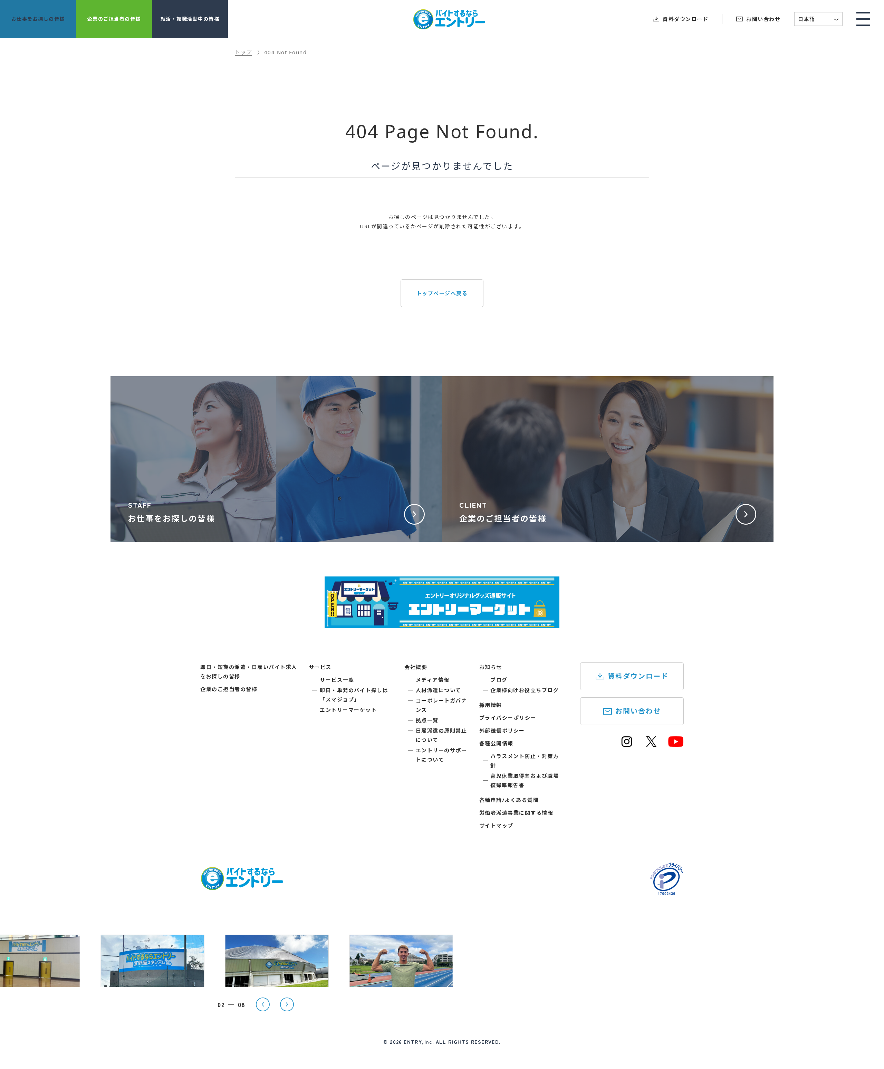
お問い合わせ (638, 711)
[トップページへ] (241, 885)
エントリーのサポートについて (441, 755)
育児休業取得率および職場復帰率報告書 (524, 780)
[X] (651, 744)
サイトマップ (496, 825)
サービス (320, 667)
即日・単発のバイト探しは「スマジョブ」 (354, 695)
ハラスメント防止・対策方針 (524, 761)
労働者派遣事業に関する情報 (516, 812)
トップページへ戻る (442, 293)
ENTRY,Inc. (419, 1041)
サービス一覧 (337, 679)
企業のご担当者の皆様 (228, 689)
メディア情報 (433, 679)
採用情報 (490, 704)
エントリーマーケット (348, 709)
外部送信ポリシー (502, 730)
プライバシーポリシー (507, 717)
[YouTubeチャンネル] (676, 744)
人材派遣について (438, 690)
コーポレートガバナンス (441, 705)
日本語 (818, 20)
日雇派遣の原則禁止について (441, 735)
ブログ (499, 679)
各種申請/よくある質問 (509, 799)
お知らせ (490, 667)
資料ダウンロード (638, 676)
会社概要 (415, 667)
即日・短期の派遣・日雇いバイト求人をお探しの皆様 (248, 672)
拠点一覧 (427, 720)
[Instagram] (627, 744)
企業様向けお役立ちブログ (524, 690)
